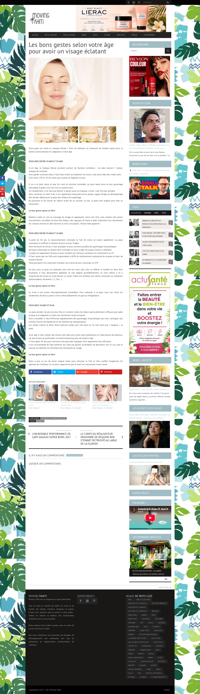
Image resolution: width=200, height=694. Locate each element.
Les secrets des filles (147, 408)
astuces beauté (159, 603)
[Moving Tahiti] (50, 18)
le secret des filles (137, 638)
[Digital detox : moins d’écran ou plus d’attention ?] (149, 376)
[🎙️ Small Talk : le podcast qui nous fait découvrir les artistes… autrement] (149, 188)
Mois (156, 213)
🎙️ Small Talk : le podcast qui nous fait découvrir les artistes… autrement (149, 172)
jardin (131, 634)
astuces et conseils (137, 611)
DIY (142, 623)
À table (107, 35)
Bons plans (140, 164)
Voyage (134, 35)
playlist (132, 661)
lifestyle (132, 646)
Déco (95, 35)
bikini (144, 615)
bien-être (132, 615)
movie (141, 654)
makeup (131, 650)
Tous (164, 213)
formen (131, 630)
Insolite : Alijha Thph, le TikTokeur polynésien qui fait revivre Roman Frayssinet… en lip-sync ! (149, 146)
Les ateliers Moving (146, 455)
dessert (132, 623)
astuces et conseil (137, 607)
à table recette (158, 677)
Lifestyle (121, 35)
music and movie (135, 658)
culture (158, 619)
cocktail (146, 619)
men (157, 650)
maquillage (145, 650)
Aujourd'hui (136, 213)
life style (157, 642)
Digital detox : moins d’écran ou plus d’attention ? (149, 389)
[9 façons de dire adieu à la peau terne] (43, 392)
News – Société (142, 360)
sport (153, 665)
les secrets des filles (138, 642)
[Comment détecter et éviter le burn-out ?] (149, 475)
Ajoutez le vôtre (74, 455)
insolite (158, 630)
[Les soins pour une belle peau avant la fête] (75, 392)
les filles (155, 638)
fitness (156, 627)
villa (130, 673)
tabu (158, 669)
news (150, 658)
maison (159, 646)
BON (153, 615)
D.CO (134, 579)
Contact (167, 690)
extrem (161, 623)
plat (160, 658)
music (151, 654)
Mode (84, 35)
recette (161, 661)
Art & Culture (51, 35)
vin (139, 673)
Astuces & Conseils (50, 418)
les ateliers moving (148, 634)
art (129, 599)
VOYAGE (131, 677)
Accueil (35, 35)
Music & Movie (69, 35)
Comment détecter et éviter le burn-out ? (146, 462)
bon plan (132, 619)
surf (149, 669)
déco (151, 623)
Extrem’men (149, 35)
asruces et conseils (137, 603)
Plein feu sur (141, 103)
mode (130, 654)
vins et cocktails (154, 673)
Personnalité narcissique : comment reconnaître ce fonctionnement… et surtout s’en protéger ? (149, 416)
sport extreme (135, 669)
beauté (40, 421)
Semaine (147, 213)
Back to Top (164, 587)
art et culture (143, 599)
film (145, 627)
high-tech (144, 630)
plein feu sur (147, 661)
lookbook (146, 646)
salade (142, 665)
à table (143, 677)
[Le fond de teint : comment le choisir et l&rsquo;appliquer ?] (107, 392)
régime (131, 665)
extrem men (133, 627)
